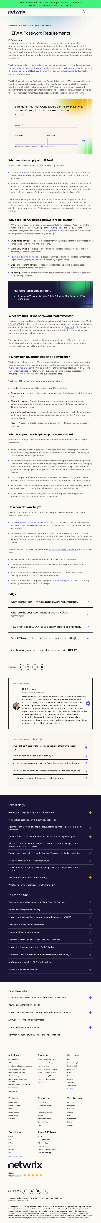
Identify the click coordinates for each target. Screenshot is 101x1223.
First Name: (19, 135)
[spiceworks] (45, 1191)
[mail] (41, 667)
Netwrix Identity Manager (47, 1076)
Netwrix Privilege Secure (46, 1079)
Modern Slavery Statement (47, 1149)
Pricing (69, 1122)
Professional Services (45, 1112)
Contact (70, 1125)
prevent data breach (47, 575)
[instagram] (38, 1191)
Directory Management (16, 1069)
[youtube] (31, 1191)
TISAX (10, 1153)
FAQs (39, 1125)
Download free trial (83, 140)
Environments (13, 1088)
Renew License (43, 1109)
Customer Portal (43, 1102)
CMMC (10, 1136)
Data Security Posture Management (20, 1066)
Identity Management (16, 1076)
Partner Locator (14, 1112)
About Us (70, 1102)
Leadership (71, 1106)
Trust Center (42, 1146)
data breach (65, 90)
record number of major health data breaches (29, 68)
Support (40, 1115)
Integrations (12, 1091)
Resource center (14, 25)
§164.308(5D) (14, 324)
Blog (24, 25)
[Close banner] (91, 4)
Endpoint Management (16, 1072)
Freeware (70, 1069)
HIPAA (10, 1143)
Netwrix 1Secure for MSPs (46, 1059)
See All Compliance (15, 1156)
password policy (54, 228)
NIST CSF (11, 1146)
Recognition (71, 1119)
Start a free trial (65, 5)
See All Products (43, 1082)
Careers (70, 1112)
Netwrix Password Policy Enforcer (26, 522)
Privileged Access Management (19, 1084)
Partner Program (14, 1102)
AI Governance (13, 1063)
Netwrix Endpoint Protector (47, 1072)
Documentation (73, 1066)
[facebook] (35, 667)
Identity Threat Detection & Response (17, 1080)
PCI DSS (11, 1149)
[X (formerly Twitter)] (28, 667)
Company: (18, 125)
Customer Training (44, 1106)
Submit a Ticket (43, 1122)
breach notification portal (78, 68)
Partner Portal (13, 1115)
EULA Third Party (44, 1140)
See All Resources (73, 1089)
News (69, 1072)
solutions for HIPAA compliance (63, 549)
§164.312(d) (69, 327)
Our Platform (13, 1059)
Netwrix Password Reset (22, 533)
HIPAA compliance (63, 580)
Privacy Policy (48, 147)
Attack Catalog (72, 1085)
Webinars (70, 1082)
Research (70, 1079)
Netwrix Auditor (43, 1066)
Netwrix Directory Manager (47, 1069)
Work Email (19, 115)
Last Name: (51, 135)
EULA (40, 1136)
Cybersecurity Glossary (75, 1063)
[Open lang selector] (84, 11)
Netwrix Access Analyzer (46, 1063)
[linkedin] (21, 667)
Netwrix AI (70, 1109)
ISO (9, 1140)
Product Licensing (44, 1153)
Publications (71, 1076)
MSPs (10, 1109)
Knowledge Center (44, 1119)
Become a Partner (14, 1106)
